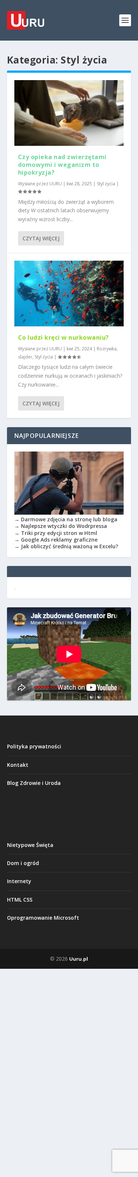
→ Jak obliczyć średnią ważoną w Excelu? (66, 546)
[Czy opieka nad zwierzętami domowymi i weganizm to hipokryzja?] (69, 113)
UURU (55, 184)
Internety (19, 881)
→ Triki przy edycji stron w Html (55, 532)
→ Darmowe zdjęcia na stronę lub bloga (65, 519)
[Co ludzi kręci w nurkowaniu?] (69, 293)
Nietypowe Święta (30, 844)
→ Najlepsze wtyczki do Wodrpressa (60, 525)
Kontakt (17, 764)
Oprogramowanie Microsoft (43, 917)
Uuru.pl (78, 958)
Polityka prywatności (34, 746)
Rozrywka (107, 349)
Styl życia (106, 184)
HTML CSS (19, 899)
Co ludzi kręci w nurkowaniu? (63, 337)
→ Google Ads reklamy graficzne (56, 539)
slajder (25, 357)
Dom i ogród (23, 863)
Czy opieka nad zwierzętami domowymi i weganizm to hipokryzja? (62, 164)
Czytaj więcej (41, 238)
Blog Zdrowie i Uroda (34, 782)
